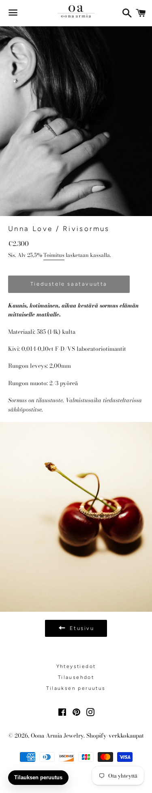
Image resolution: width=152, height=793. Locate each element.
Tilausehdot (76, 677)
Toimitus (53, 255)
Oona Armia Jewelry (57, 735)
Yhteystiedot (76, 666)
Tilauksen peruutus (75, 688)
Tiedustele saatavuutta (68, 284)
